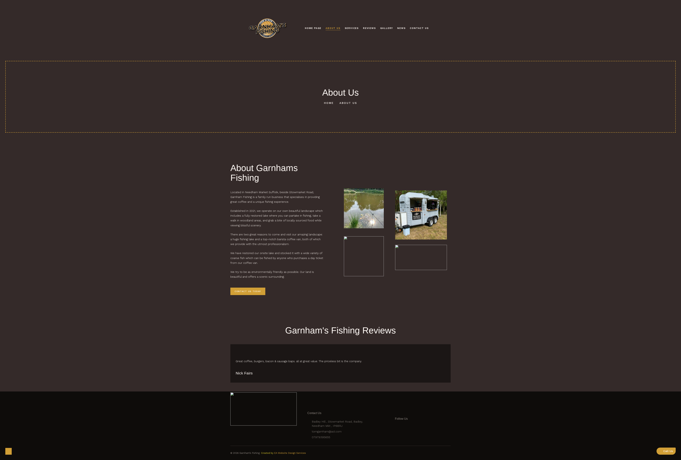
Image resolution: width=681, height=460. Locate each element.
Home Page (313, 28)
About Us (333, 28)
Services (352, 28)
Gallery (386, 28)
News (401, 28)
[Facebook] (401, 432)
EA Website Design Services (290, 453)
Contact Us (419, 28)
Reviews (369, 28)
